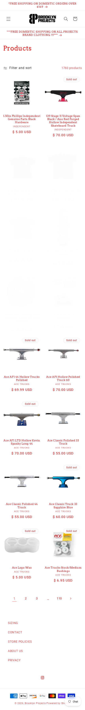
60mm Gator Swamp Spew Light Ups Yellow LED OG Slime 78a (22, 317)
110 (59, 598)
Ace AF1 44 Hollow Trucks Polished (22, 378)
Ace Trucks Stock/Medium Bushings (63, 569)
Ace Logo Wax (22, 567)
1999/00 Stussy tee (21, 250)
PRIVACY (14, 660)
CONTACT (15, 632)
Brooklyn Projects (35, 703)
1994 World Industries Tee (63, 190)
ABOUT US (15, 651)
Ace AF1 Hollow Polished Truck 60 (63, 378)
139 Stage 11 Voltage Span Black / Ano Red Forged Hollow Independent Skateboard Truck (63, 121)
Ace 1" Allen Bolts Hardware (63, 316)
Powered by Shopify (58, 703)
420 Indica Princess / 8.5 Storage (63, 252)
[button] (8, 18)
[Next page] (70, 598)
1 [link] (14, 598)
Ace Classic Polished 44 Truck (22, 506)
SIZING (13, 623)
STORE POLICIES (20, 641)
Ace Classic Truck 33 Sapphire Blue (63, 506)
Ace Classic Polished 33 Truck (63, 442)
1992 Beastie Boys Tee (21, 190)
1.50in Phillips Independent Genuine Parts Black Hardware (21, 119)
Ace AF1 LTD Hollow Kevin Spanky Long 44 (22, 442)
